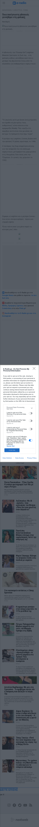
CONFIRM (12, 450)
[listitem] (19, 408)
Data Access (19, 458)
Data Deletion (7, 458)
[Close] (35, 369)
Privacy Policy (32, 458)
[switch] (30, 413)
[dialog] (19, 413)
